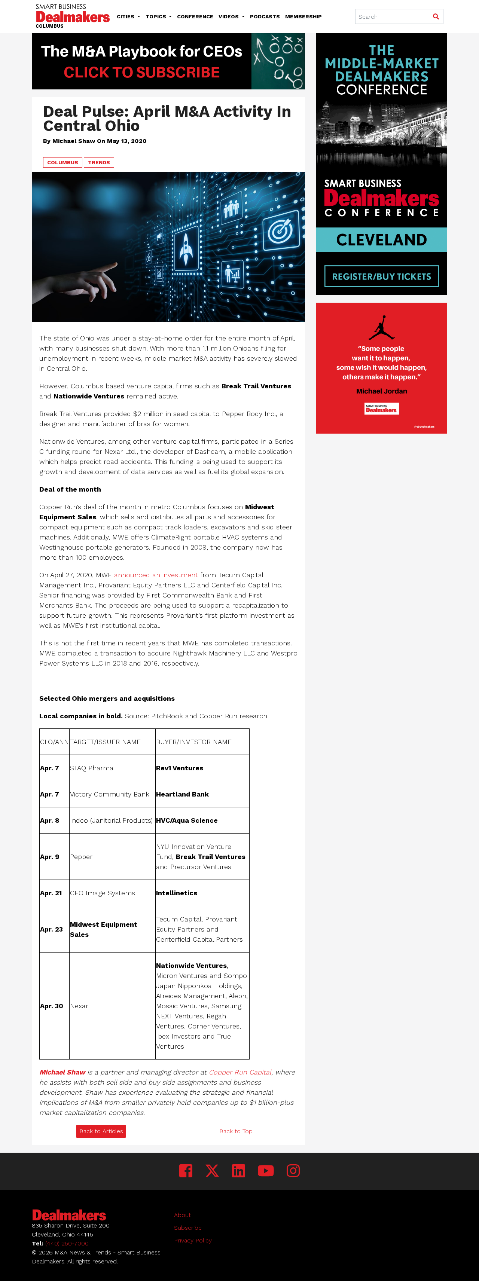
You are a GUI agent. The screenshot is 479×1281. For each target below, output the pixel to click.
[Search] (436, 16)
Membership (303, 16)
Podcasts (265, 16)
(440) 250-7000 (67, 1243)
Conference (195, 16)
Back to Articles (101, 1131)
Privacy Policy (193, 1240)
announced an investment (156, 575)
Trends (99, 162)
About (182, 1215)
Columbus (62, 162)
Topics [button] (157, 16)
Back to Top (236, 1131)
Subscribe (188, 1227)
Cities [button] (126, 16)
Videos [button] (229, 16)
